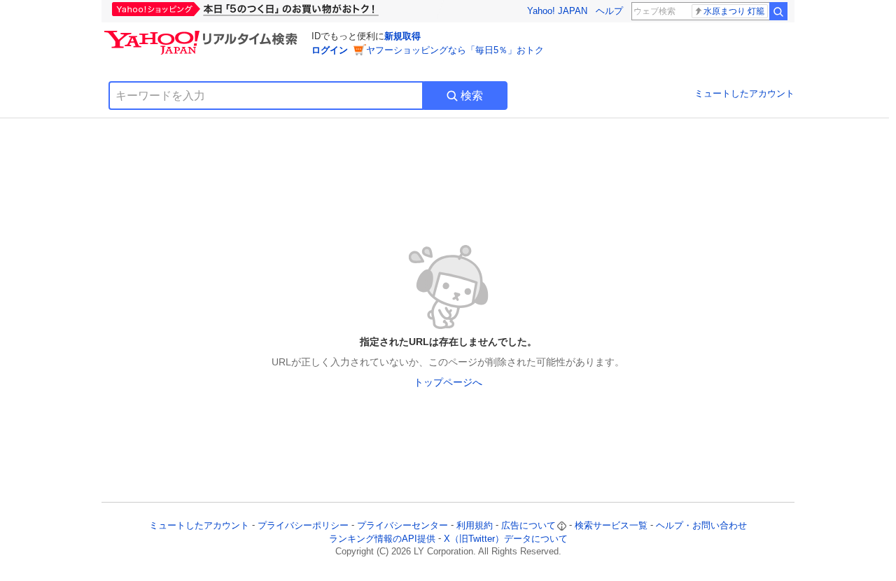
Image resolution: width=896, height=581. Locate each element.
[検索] (778, 11)
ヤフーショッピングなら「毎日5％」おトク (455, 50)
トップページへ (448, 382)
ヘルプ (609, 11)
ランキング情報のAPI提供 (382, 538)
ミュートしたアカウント (744, 93)
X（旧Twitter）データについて (506, 538)
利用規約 (474, 525)
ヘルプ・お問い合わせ (701, 525)
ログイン (330, 50)
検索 (472, 96)
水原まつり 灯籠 (734, 11)
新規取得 (402, 36)
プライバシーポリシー (303, 525)
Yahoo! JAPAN (557, 11)
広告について (528, 525)
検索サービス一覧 (611, 525)
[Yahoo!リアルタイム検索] (203, 34)
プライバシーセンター (402, 525)
